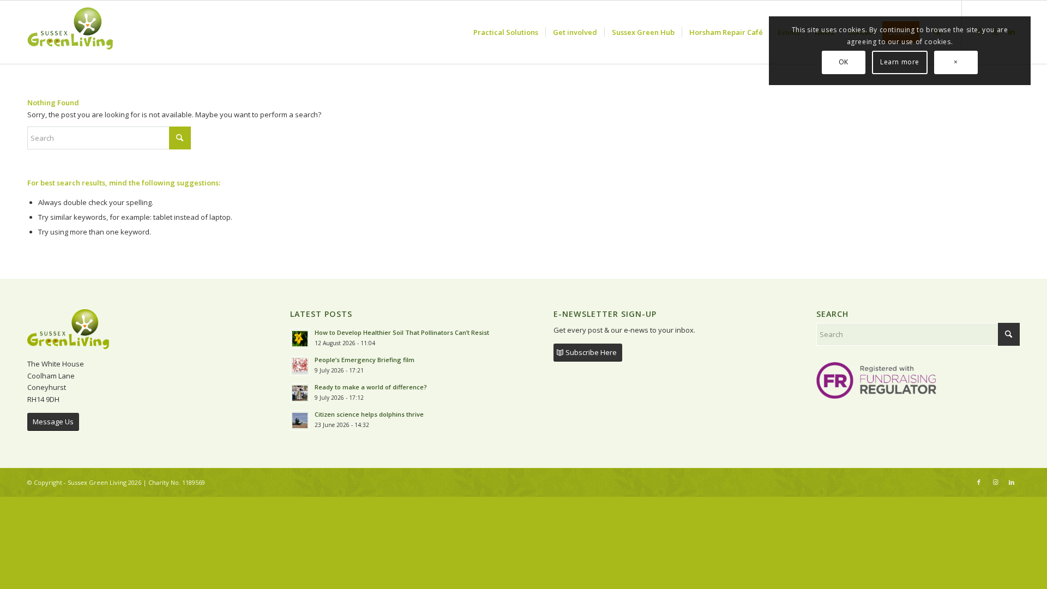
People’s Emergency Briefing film (364, 360)
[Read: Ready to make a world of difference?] (300, 393)
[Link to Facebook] (979, 482)
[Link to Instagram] (995, 482)
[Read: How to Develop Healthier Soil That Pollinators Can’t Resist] (300, 338)
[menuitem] (505, 32)
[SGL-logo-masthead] (70, 32)
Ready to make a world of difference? (372, 387)
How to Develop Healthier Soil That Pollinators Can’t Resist (402, 332)
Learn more (899, 62)
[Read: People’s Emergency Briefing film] (300, 366)
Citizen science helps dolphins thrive (369, 414)
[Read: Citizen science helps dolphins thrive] (300, 420)
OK (844, 62)
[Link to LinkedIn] (1011, 482)
